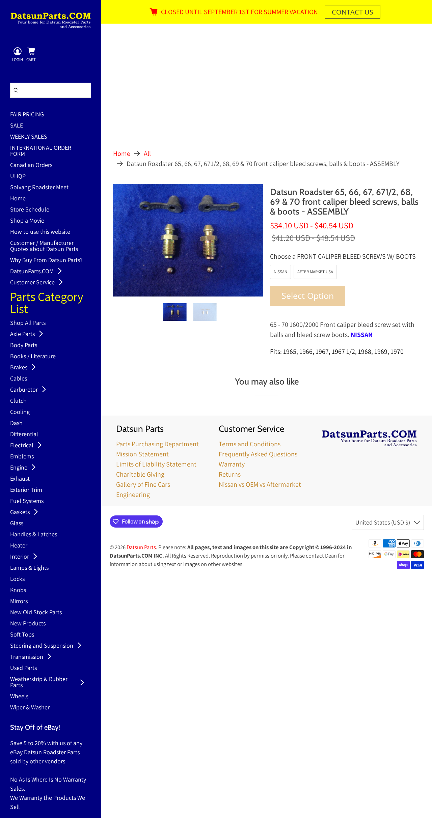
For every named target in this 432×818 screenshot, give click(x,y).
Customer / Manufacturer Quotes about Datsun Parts (44, 246)
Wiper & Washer (30, 707)
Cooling (20, 412)
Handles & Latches (33, 534)
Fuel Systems (27, 501)
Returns (230, 474)
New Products (28, 623)
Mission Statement (142, 454)
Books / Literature (33, 356)
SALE (16, 125)
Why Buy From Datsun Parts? (46, 260)
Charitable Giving (140, 474)
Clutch (18, 401)
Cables (18, 378)
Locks (17, 579)
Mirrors (19, 601)
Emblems (22, 456)
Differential (24, 434)
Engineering (133, 494)
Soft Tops (22, 634)
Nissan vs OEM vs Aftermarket (260, 484)
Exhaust (20, 479)
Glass (16, 523)
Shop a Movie (27, 221)
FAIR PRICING (27, 114)
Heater (18, 545)
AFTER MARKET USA (315, 272)
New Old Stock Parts (36, 612)
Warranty (232, 464)
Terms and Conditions (249, 444)
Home (18, 198)
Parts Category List (46, 303)
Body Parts (23, 345)
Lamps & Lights (29, 568)
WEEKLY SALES (28, 137)
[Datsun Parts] (50, 20)
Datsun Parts (141, 547)
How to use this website (40, 232)
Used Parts (23, 668)
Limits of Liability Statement (156, 464)
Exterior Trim (26, 490)
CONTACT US (352, 12)
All (147, 153)
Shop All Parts (28, 323)
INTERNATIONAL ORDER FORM (40, 151)
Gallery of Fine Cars (143, 484)
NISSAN (280, 272)
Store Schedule (29, 209)
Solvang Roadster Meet (39, 187)
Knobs (18, 590)
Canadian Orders (31, 165)
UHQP (18, 176)
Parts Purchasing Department (157, 444)
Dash (16, 423)
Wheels (19, 696)
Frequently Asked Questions (258, 454)
